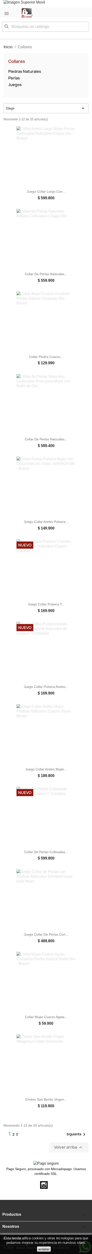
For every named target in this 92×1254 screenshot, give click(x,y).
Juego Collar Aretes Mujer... (46, 769)
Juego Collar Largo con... (46, 191)
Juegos (15, 84)
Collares (16, 61)
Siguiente (77, 1134)
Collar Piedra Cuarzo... (46, 357)
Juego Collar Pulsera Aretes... (46, 687)
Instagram (44, 1185)
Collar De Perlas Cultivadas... (46, 852)
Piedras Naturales (24, 71)
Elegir (46, 108)
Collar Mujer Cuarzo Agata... (46, 1017)
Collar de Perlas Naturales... (46, 274)
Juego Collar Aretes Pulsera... (46, 522)
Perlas (14, 78)
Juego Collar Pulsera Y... (46, 604)
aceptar (44, 1249)
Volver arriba (69, 1147)
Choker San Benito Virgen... (46, 1099)
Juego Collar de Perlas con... (46, 934)
